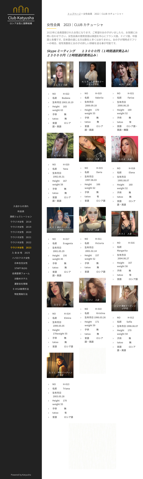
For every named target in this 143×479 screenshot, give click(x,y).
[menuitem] (21, 206)
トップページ (74, 13)
